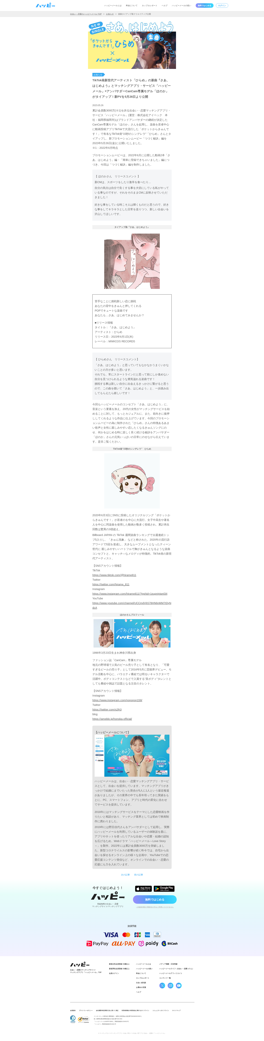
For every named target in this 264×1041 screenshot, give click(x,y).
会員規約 (73, 1010)
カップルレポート (149, 5)
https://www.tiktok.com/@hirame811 (114, 575)
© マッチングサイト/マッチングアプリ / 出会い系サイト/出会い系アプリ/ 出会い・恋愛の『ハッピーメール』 (132, 1033)
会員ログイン (114, 973)
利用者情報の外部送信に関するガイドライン (135, 1010)
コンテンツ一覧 (165, 978)
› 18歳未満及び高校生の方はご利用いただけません (155, 907)
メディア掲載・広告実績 (168, 964)
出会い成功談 (141, 983)
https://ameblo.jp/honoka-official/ (112, 718)
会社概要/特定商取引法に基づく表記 (107, 1010)
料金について (132, 5)
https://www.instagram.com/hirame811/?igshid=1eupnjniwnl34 (129, 593)
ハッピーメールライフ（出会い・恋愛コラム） (176, 969)
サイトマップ (176, 1010)
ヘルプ (164, 5)
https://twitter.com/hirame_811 (110, 584)
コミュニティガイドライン (160, 1010)
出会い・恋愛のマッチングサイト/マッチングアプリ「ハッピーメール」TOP (85, 971)
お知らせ (110, 14)
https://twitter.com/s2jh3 (107, 709)
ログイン (222, 5)
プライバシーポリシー (86, 1010)
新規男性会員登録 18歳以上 (119, 969)
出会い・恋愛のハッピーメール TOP (86, 14)
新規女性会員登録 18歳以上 (119, 964)
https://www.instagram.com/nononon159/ (117, 700)
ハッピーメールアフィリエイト (170, 973)
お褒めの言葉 (141, 987)
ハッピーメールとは (113, 5)
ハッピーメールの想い (181, 5)
